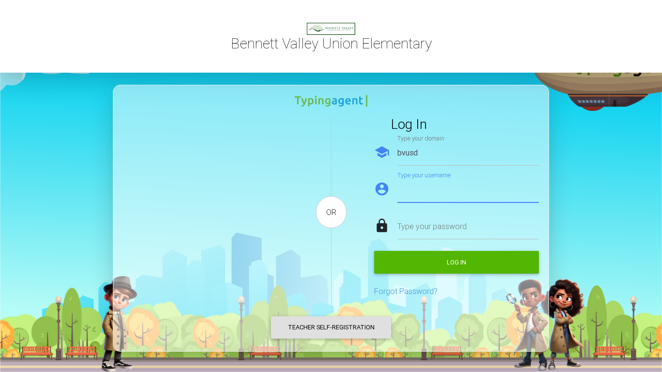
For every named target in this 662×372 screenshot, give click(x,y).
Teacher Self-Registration (331, 327)
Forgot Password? (406, 291)
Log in (456, 262)
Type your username (424, 175)
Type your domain (420, 138)
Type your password (432, 226)
